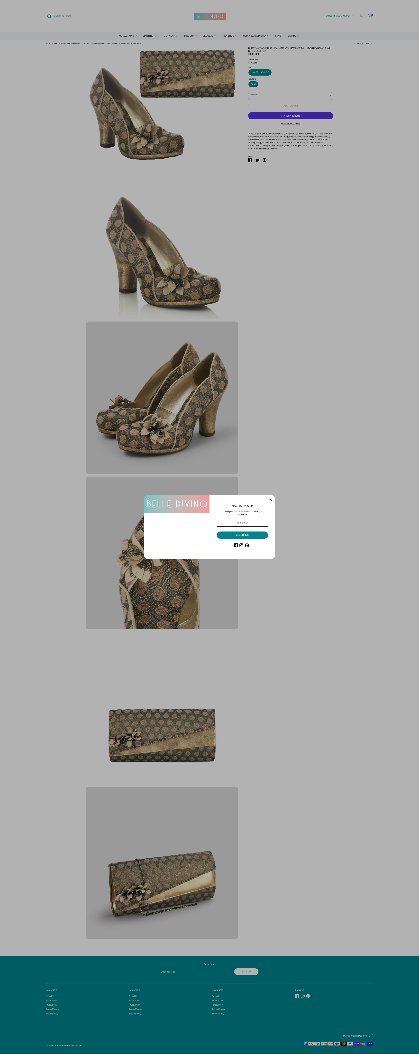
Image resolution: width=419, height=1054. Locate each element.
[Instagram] (241, 545)
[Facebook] (236, 545)
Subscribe (242, 535)
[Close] (270, 499)
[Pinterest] (247, 545)
